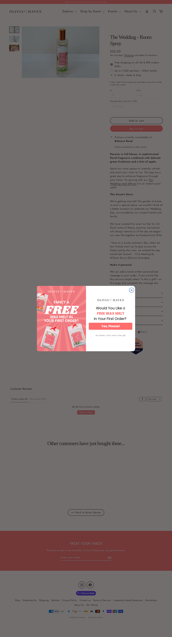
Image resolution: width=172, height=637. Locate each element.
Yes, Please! (110, 326)
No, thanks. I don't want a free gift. (111, 335)
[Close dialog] (131, 290)
